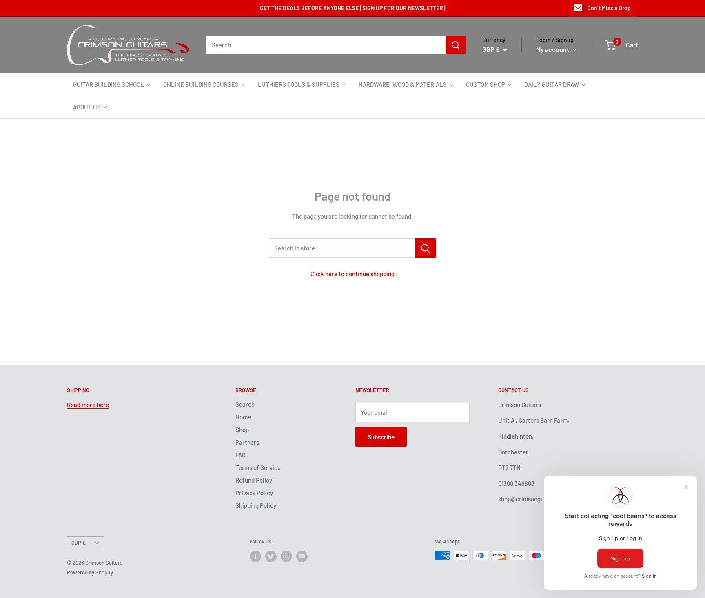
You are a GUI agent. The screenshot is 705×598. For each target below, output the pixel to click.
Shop (242, 429)
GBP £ (78, 542)
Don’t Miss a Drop (609, 7)
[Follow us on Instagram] (286, 556)
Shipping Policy (255, 505)
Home (243, 417)
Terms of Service (258, 467)
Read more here (88, 404)
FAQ (240, 454)
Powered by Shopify (90, 572)
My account (553, 49)
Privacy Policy (254, 492)
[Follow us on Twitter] (271, 556)
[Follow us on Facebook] (255, 556)
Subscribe (381, 437)
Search (245, 404)
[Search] (456, 45)
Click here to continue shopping (352, 273)
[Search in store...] (425, 248)
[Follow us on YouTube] (302, 556)
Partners (247, 442)
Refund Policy (253, 480)
